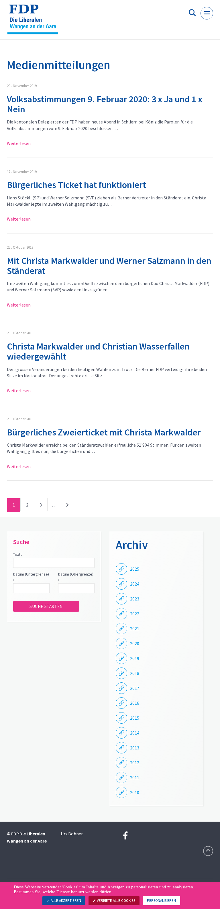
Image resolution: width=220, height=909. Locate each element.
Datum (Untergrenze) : (31, 577)
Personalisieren (161, 900)
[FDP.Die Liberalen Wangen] (35, 22)
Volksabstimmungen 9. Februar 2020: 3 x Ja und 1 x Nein (104, 104)
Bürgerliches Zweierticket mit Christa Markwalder (104, 432)
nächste (67, 506)
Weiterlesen (19, 143)
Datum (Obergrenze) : (75, 577)
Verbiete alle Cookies (115, 900)
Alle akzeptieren (65, 900)
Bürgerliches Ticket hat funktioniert (76, 185)
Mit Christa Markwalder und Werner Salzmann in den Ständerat (109, 265)
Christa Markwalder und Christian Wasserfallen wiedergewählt (98, 351)
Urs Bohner (72, 834)
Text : (17, 554)
